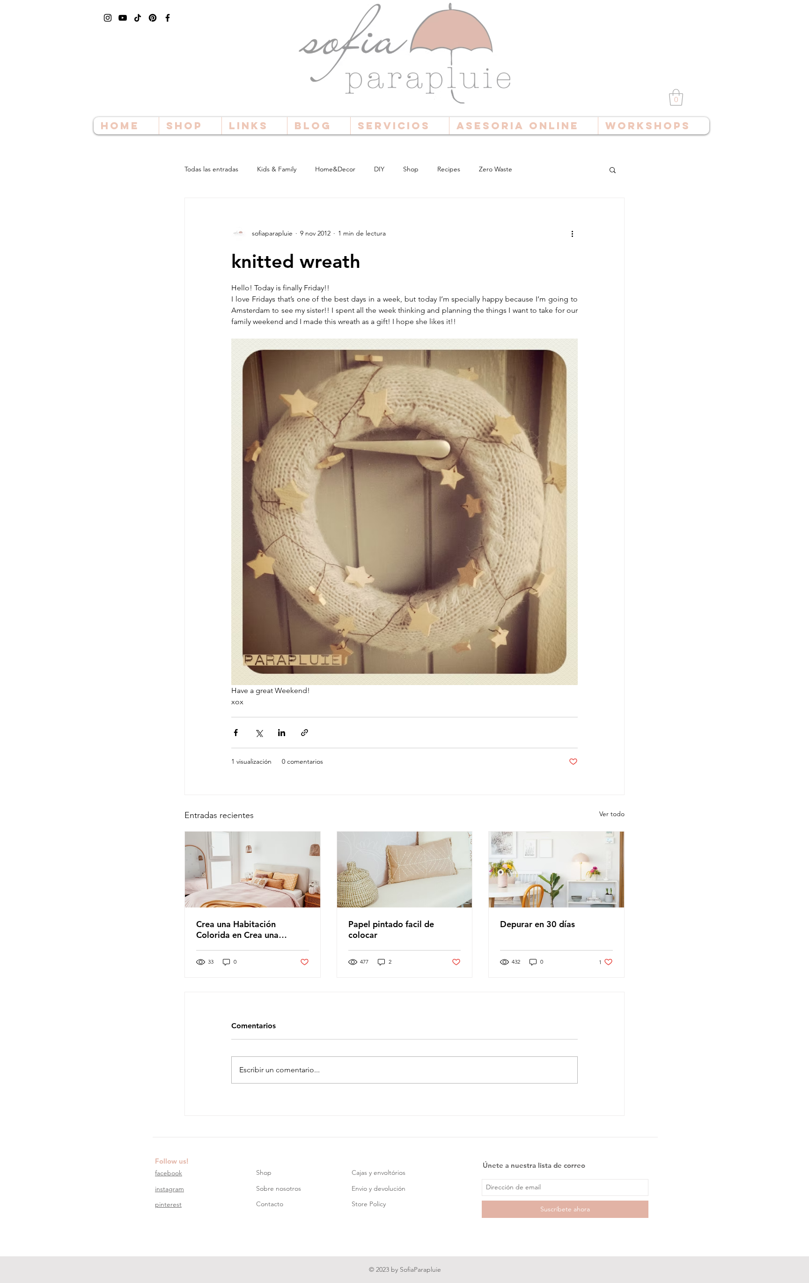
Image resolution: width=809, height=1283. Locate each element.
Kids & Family (276, 169)
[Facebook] (167, 18)
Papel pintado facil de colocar (391, 929)
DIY (379, 169)
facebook (168, 1173)
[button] (676, 97)
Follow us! (171, 1161)
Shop (411, 169)
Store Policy (369, 1204)
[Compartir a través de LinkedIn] (281, 732)
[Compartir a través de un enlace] (304, 732)
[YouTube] (123, 18)
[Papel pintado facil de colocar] (404, 869)
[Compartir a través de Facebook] (235, 732)
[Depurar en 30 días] (556, 869)
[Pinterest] (152, 18)
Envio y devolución (378, 1188)
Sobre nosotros (278, 1188)
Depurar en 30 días (537, 924)
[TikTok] (137, 18)
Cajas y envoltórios (378, 1172)
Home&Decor (335, 169)
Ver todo (612, 814)
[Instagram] (108, 18)
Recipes (448, 169)
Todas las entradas (211, 169)
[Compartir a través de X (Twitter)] (258, 732)
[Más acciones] (572, 233)
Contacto (269, 1204)
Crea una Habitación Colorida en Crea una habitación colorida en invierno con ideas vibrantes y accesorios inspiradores (250, 929)
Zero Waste (495, 169)
